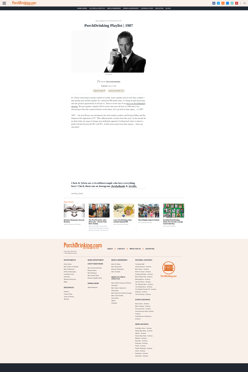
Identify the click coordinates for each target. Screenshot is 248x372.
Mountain (102, 21)
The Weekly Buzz (140, 287)
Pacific (137, 346)
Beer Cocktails (115, 271)
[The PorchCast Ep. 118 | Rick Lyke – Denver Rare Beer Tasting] (99, 211)
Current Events (139, 309)
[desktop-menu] (4, 3)
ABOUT (110, 249)
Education (159, 8)
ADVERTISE (149, 249)
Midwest (137, 338)
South (137, 351)
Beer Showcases (118, 224)
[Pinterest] (236, 3)
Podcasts (97, 230)
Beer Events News (93, 275)
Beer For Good (139, 271)
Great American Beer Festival (144, 311)
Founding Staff (139, 264)
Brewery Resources (70, 279)
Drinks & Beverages (130, 8)
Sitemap (66, 299)
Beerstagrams (139, 279)
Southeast (138, 353)
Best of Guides (115, 264)
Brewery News (92, 270)
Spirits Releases (93, 287)
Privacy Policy (68, 294)
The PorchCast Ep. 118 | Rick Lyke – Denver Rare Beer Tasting (98, 222)
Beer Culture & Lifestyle (71, 266)
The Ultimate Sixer (141, 284)
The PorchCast (104, 230)
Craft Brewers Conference (143, 316)
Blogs (168, 8)
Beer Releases (92, 273)
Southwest (138, 356)
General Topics (139, 282)
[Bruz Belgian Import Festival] (148, 211)
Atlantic (137, 333)
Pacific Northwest (140, 348)
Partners (66, 291)
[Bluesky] (227, 3)
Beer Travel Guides (117, 295)
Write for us (135, 249)
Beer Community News (95, 268)
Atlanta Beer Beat (140, 331)
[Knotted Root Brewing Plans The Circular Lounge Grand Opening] (173, 211)
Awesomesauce (140, 266)
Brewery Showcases (69, 224)
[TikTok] (232, 3)
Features (106, 228)
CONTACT (121, 249)
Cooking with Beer (140, 274)
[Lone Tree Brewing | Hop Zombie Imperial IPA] (124, 211)
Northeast (138, 343)
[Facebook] (213, 3)
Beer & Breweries (114, 8)
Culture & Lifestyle (97, 8)
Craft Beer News (140, 328)
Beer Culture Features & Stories (121, 283)
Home (97, 21)
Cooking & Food (147, 8)
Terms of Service (69, 296)
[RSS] (223, 3)
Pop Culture (115, 298)
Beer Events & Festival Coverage (121, 293)
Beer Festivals (100, 226)
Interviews (114, 285)
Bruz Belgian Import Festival (148, 220)
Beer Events (92, 226)
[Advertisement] (163, 51)
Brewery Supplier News (95, 278)
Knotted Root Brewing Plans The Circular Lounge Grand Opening (173, 222)
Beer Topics (138, 269)
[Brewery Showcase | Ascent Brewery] (74, 211)
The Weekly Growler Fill (142, 289)
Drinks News (82, 8)
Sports (113, 300)
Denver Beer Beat (98, 228)
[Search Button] (243, 3)
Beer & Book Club (140, 276)
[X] (218, 3)
